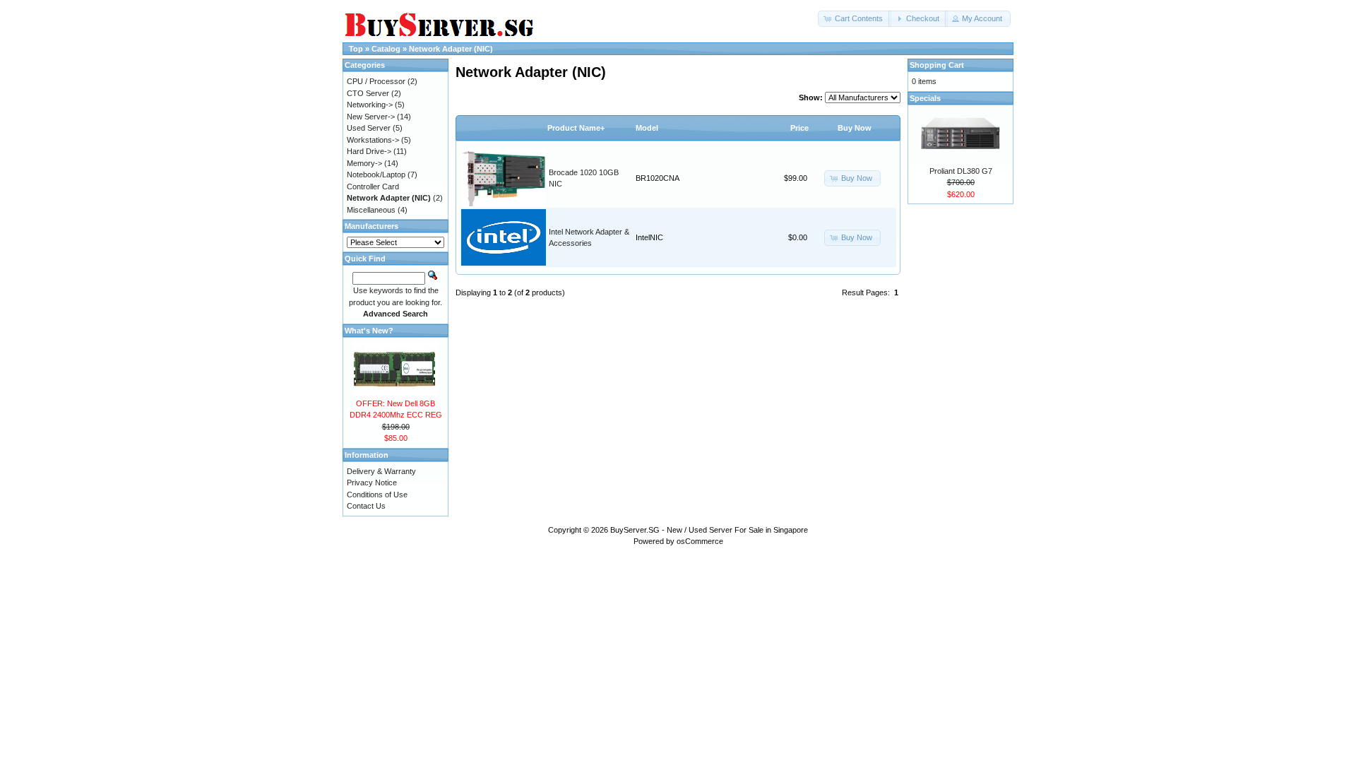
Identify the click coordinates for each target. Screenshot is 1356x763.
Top (356, 49)
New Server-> (371, 116)
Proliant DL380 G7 (960, 171)
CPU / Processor (376, 81)
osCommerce (700, 541)
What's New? (369, 330)
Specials (925, 98)
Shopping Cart (937, 65)
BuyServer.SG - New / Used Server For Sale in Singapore (709, 530)
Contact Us (366, 506)
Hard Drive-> (369, 151)
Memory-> (364, 163)
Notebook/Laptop (376, 174)
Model (647, 128)
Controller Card (373, 186)
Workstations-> (373, 140)
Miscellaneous (371, 210)
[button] (854, 19)
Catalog (385, 49)
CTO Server (368, 93)
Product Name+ (576, 128)
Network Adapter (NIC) (451, 49)
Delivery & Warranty (381, 471)
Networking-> (370, 104)
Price (799, 128)
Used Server (369, 128)
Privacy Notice (372, 482)
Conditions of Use (377, 494)
